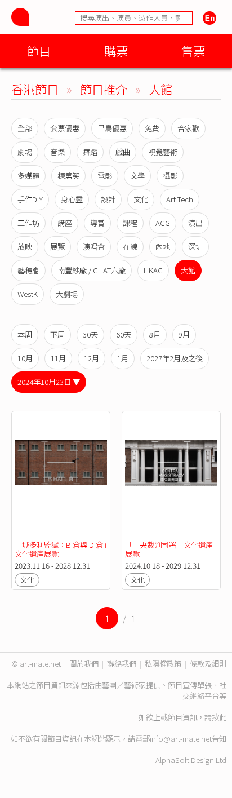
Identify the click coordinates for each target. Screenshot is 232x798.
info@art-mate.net (181, 738)
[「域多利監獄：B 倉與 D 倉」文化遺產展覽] (61, 476)
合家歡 (188, 128)
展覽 (57, 246)
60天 (123, 334)
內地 (162, 246)
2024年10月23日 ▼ (48, 381)
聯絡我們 (121, 663)
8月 (154, 334)
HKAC (153, 270)
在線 (130, 246)
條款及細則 (208, 663)
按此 (219, 717)
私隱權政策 (163, 663)
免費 (152, 128)
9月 (184, 334)
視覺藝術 (162, 152)
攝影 (170, 175)
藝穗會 (28, 270)
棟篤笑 (68, 175)
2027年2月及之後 (174, 358)
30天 (90, 334)
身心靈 (72, 199)
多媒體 (28, 175)
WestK (27, 294)
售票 (193, 50)
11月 (58, 358)
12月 (91, 358)
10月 (25, 358)
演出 (195, 223)
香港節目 (35, 88)
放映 (24, 246)
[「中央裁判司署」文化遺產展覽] (171, 476)
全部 (24, 128)
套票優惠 (64, 128)
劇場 (24, 152)
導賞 (97, 223)
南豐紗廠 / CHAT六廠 (91, 270)
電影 (104, 175)
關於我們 (84, 663)
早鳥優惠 (112, 128)
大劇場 (67, 294)
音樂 (57, 152)
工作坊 (28, 223)
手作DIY (30, 199)
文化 (140, 199)
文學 (137, 175)
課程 (130, 223)
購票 (116, 50)
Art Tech (179, 199)
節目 (39, 50)
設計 (108, 199)
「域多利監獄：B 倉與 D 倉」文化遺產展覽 (60, 549)
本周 (24, 334)
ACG (162, 223)
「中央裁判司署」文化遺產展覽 (169, 549)
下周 (57, 334)
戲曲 (122, 152)
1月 (122, 358)
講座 (64, 223)
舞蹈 (90, 152)
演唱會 (94, 246)
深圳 (195, 246)
